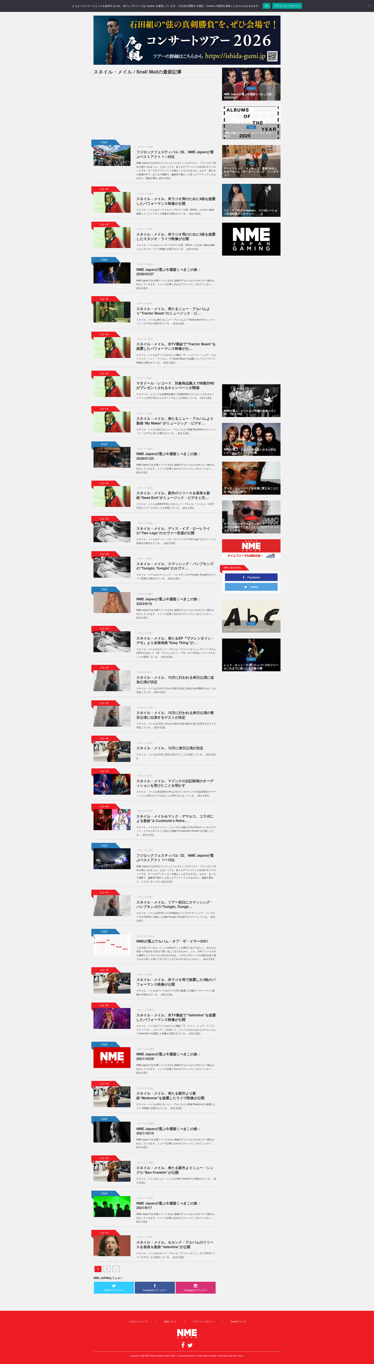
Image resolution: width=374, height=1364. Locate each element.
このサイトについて (138, 1321)
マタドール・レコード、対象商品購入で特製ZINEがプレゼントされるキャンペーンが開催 (175, 385)
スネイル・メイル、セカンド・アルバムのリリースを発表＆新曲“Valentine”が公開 (174, 1244)
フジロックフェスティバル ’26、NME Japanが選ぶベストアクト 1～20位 (175, 154)
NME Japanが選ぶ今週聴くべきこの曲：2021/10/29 (168, 1056)
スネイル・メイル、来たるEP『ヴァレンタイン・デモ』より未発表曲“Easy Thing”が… (175, 640)
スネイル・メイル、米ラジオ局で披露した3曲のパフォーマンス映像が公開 (175, 982)
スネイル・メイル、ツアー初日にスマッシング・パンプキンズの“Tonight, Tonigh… (174, 904)
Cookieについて (238, 1321)
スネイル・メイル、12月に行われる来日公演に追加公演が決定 (175, 679)
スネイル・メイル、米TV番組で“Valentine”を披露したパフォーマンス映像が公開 (176, 1017)
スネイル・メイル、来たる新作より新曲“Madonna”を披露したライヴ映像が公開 (170, 1095)
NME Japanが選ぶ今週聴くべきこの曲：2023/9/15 (168, 601)
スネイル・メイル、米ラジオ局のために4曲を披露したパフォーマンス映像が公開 (175, 201)
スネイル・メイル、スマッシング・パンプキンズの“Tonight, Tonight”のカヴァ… (174, 566)
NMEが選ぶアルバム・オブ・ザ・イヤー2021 (172, 941)
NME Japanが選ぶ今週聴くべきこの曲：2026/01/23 (168, 456)
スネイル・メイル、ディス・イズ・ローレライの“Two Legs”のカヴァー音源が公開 (173, 530)
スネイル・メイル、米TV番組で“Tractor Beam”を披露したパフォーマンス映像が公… (176, 346)
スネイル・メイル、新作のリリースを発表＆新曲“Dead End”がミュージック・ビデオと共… (173, 495)
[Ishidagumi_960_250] (187, 40)
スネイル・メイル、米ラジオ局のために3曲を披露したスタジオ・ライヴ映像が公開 (175, 236)
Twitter (252, 587)
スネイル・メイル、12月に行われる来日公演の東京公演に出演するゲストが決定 (175, 715)
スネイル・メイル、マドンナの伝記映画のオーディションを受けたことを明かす (174, 783)
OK (266, 5)
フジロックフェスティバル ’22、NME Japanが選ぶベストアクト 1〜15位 (175, 857)
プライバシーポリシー (203, 1321)
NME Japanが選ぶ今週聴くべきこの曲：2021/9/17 (168, 1205)
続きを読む (165, 178)
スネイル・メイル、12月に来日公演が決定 (169, 747)
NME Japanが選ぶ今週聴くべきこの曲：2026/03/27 (168, 271)
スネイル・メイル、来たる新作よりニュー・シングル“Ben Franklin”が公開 (174, 1170)
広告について (170, 1321)
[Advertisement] (155, 108)
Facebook (252, 577)
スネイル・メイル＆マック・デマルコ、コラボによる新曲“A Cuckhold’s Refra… (174, 818)
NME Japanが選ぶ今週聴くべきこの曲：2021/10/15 (168, 1131)
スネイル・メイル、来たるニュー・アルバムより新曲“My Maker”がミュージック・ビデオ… (174, 420)
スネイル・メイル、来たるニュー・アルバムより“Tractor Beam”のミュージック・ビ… (173, 311)
